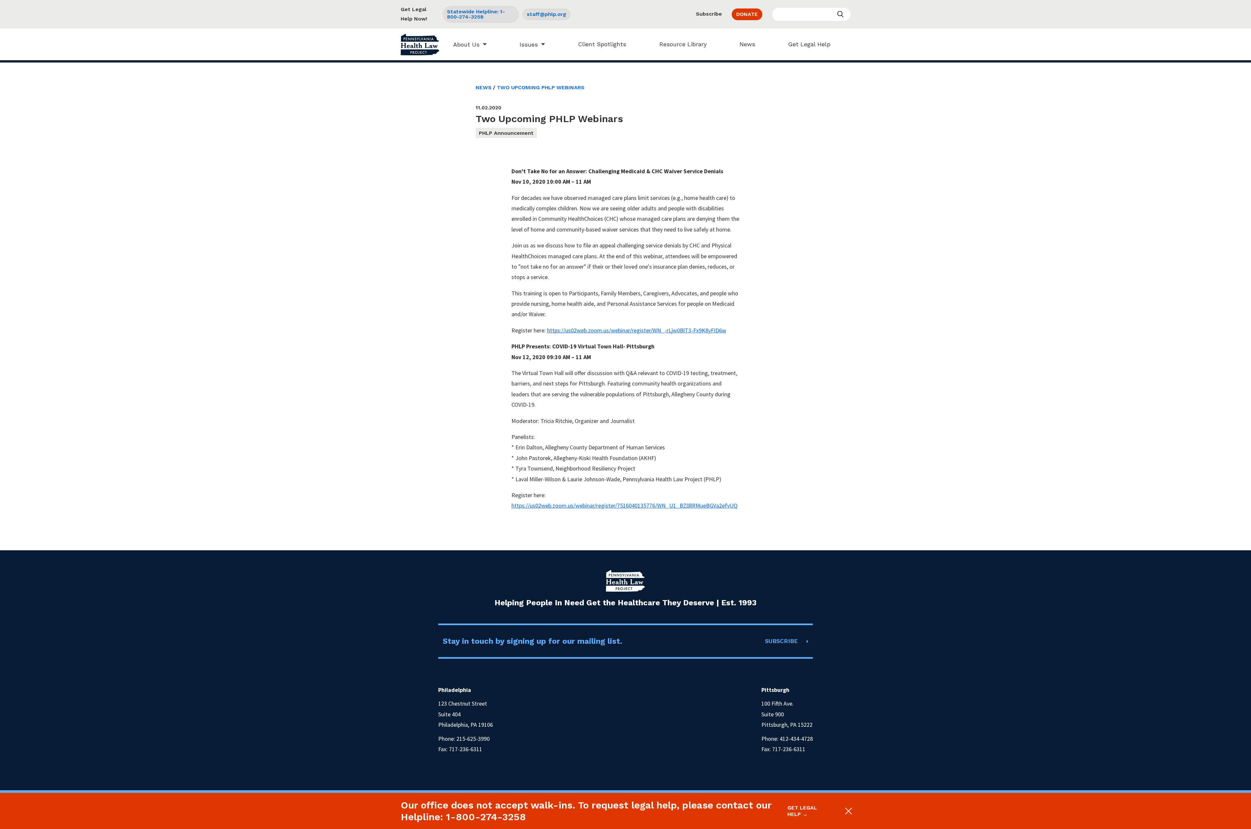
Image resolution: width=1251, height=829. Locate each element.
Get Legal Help (809, 44)
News (747, 44)
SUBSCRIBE (781, 641)
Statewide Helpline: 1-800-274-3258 (476, 14)
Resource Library (683, 44)
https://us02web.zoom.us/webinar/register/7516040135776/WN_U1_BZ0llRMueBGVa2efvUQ (624, 505)
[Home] (420, 44)
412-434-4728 (796, 738)
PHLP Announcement (506, 133)
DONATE (747, 14)
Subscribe (709, 14)
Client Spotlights (602, 44)
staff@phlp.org (546, 14)
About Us (466, 44)
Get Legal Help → (802, 811)
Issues (529, 44)
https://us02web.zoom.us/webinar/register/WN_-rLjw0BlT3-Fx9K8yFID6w (636, 330)
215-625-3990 (473, 738)
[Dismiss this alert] (847, 811)
